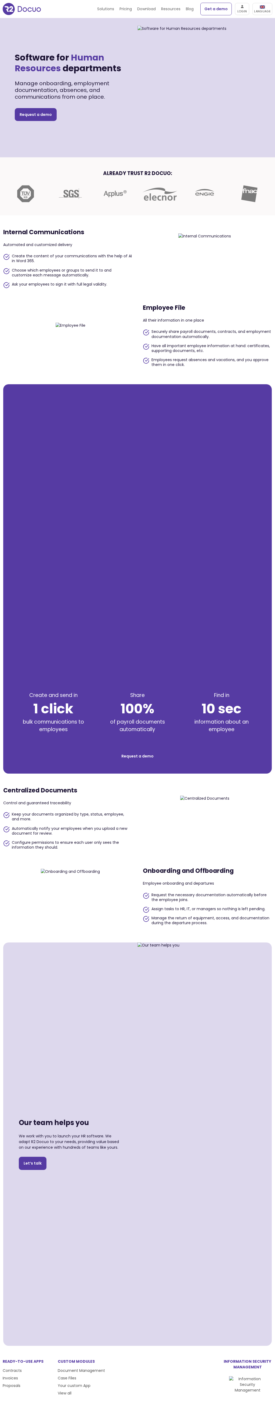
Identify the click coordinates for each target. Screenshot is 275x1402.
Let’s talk (33, 1163)
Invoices (10, 1378)
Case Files (67, 1378)
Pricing (126, 9)
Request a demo (36, 114)
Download (146, 9)
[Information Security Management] (247, 1390)
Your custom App (74, 1385)
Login (242, 11)
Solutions (105, 9)
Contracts (12, 1370)
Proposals (11, 1385)
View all (64, 1393)
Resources (170, 9)
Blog (190, 9)
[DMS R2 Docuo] (22, 9)
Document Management (81, 1370)
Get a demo (216, 9)
